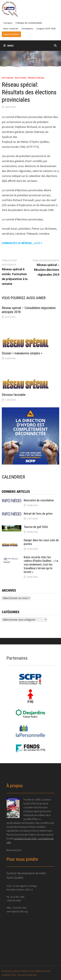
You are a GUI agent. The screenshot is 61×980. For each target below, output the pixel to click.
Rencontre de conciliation (39, 500)
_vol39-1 (22, 243)
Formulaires (27, 28)
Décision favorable (14, 395)
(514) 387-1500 (17, 896)
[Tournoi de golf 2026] (11, 527)
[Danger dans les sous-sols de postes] (11, 540)
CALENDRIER (13, 477)
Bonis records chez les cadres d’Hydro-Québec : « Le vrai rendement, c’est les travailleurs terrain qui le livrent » (41, 564)
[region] (30, 60)
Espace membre (11, 34)
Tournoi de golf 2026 (36, 527)
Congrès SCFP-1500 (45, 28)
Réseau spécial (36, 77)
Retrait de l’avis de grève (38, 513)
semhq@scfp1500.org (17, 911)
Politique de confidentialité (29, 22)
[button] (3, 58)
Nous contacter (10, 28)
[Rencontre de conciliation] (11, 501)
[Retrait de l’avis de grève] (11, 514)
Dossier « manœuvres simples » (22, 353)
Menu (10, 45)
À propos (7, 22)
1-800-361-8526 (14, 900)
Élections (20, 77)
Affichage (7, 77)
